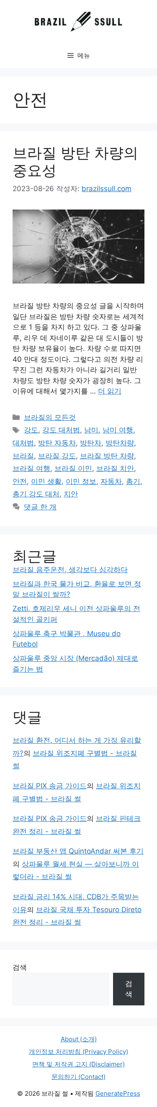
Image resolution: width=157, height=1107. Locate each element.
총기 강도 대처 (36, 494)
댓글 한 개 (40, 507)
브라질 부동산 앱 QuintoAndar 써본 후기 (78, 851)
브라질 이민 (73, 468)
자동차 (111, 481)
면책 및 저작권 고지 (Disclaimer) (78, 1064)
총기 (133, 481)
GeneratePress (117, 1093)
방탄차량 (120, 443)
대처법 (23, 443)
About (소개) (79, 1039)
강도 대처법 (61, 430)
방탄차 (90, 443)
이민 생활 (46, 481)
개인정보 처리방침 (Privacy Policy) (78, 1052)
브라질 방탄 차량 (107, 456)
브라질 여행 (31, 468)
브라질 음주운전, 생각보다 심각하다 (70, 569)
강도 (31, 430)
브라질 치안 (115, 468)
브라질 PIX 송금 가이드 (50, 786)
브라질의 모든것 (50, 417)
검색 (20, 967)
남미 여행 (118, 430)
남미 (91, 430)
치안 (71, 494)
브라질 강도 (57, 456)
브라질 (23, 456)
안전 (20, 481)
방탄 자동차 (57, 443)
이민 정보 (81, 481)
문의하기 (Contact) (78, 1077)
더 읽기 (109, 391)
